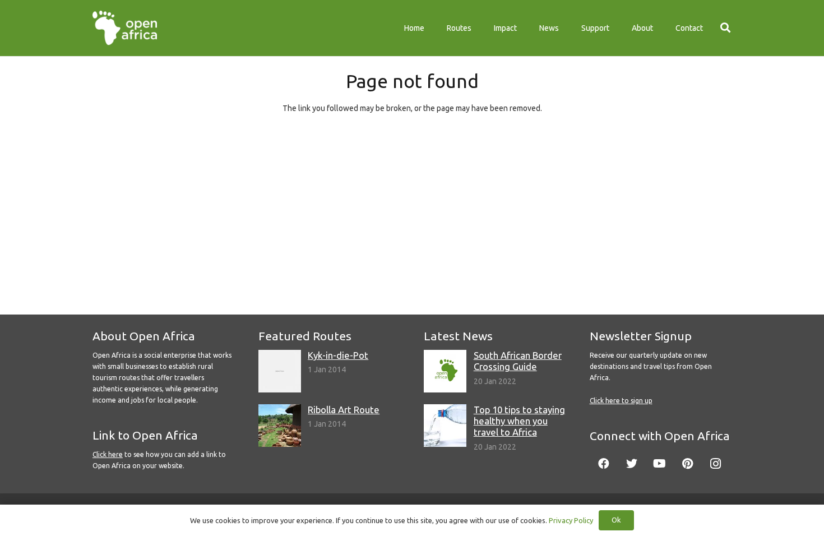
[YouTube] (660, 464)
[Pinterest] (688, 464)
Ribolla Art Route (343, 409)
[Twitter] (632, 464)
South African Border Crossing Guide (518, 361)
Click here (107, 454)
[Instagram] (716, 464)
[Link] (124, 28)
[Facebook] (604, 464)
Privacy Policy (571, 520)
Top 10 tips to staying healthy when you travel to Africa (519, 420)
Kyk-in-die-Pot (338, 355)
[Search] (725, 28)
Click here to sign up (621, 400)
